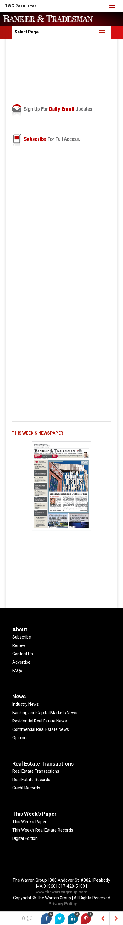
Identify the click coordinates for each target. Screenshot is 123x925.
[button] (21, 6)
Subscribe (21, 637)
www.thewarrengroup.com (61, 891)
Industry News (25, 704)
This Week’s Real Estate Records (42, 830)
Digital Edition (25, 838)
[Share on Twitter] (60, 918)
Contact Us (22, 653)
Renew (18, 645)
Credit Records (26, 788)
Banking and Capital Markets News (44, 712)
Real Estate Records (31, 779)
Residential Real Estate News (39, 721)
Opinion (19, 737)
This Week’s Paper (29, 821)
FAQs (17, 670)
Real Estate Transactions (35, 771)
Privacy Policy (62, 903)
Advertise (21, 662)
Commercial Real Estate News (40, 729)
